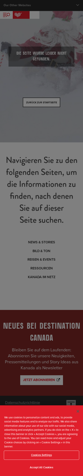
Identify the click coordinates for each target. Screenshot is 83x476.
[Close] (78, 411)
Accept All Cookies (41, 467)
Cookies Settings (41, 455)
